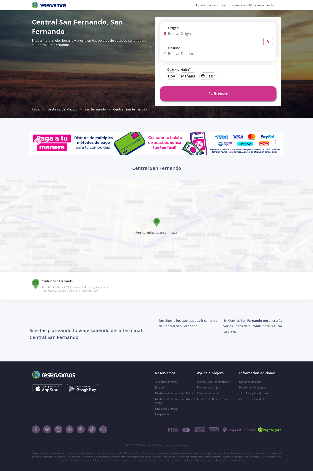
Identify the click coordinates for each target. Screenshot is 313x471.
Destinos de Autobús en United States (175, 401)
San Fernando (95, 109)
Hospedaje (162, 414)
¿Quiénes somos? (166, 382)
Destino (174, 48)
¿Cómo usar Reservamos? (213, 382)
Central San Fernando (130, 109)
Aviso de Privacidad (251, 399)
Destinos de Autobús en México (175, 393)
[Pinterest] (81, 429)
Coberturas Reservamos (212, 399)
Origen (173, 28)
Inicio (36, 109)
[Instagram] (58, 429)
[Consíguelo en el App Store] (47, 388)
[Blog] (103, 429)
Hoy (171, 76)
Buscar (221, 93)
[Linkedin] (70, 429)
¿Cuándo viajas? (178, 69)
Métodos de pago (250, 382)
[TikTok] (92, 429)
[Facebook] (36, 429)
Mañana (188, 76)
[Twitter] (47, 429)
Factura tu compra (208, 387)
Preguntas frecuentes (253, 387)
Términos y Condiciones (254, 393)
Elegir (210, 76)
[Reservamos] (49, 5)
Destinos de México (62, 109)
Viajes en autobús (208, 393)
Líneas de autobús (166, 408)
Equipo (159, 387)
